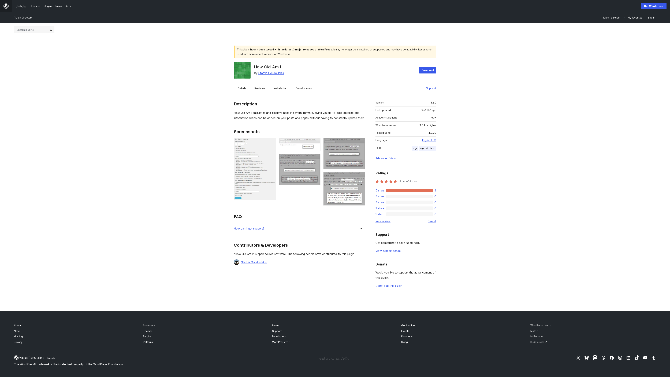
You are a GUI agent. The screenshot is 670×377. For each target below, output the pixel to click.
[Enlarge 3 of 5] (316, 158)
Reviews (259, 88)
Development (304, 88)
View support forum (388, 251)
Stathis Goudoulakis (271, 73)
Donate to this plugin (388, 285)
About (17, 325)
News (17, 331)
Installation (280, 88)
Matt (534, 331)
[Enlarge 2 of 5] (316, 142)
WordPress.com (541, 325)
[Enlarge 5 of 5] (360, 176)
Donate (407, 336)
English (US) (429, 140)
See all (432, 221)
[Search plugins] (50, 29)
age (415, 148)
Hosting (18, 336)
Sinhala (51, 358)
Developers (279, 336)
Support (431, 88)
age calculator (427, 148)
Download (428, 70)
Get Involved (408, 325)
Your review (382, 221)
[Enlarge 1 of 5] (271, 142)
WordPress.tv (281, 342)
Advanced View (385, 158)
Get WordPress (653, 6)
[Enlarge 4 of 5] (360, 142)
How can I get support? (249, 228)
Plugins (147, 336)
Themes (147, 331)
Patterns (148, 342)
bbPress (536, 336)
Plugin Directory (23, 17)
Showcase (149, 325)
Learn (275, 325)
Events (405, 331)
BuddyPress (538, 342)
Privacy (18, 342)
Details (241, 88)
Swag (406, 342)
